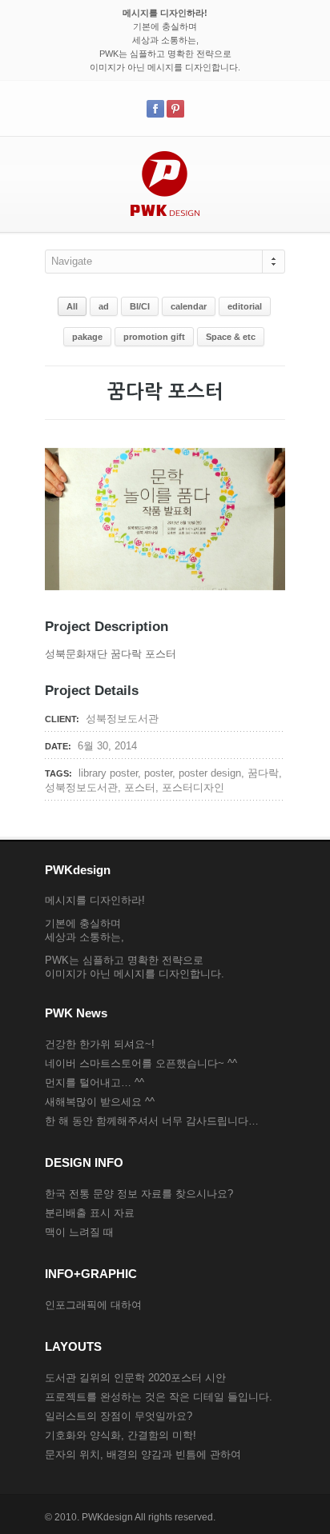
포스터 (139, 787)
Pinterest (175, 109)
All (72, 306)
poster (158, 773)
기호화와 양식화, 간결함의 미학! (120, 1435)
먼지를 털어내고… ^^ (94, 1083)
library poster (108, 773)
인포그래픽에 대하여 (93, 1305)
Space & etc (231, 337)
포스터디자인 (193, 787)
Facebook (155, 109)
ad (104, 306)
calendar (189, 306)
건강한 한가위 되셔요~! (100, 1044)
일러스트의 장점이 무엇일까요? (118, 1416)
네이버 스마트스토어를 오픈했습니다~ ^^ (141, 1063)
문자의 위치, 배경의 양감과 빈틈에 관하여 (143, 1454)
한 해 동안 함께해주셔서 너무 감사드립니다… (152, 1121)
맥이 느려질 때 (79, 1232)
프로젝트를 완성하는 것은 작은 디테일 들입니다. (158, 1397)
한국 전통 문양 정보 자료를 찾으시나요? (139, 1194)
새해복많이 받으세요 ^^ (100, 1102)
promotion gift (154, 337)
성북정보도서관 (81, 787)
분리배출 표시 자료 (90, 1213)
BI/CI (140, 306)
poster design (210, 773)
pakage (87, 337)
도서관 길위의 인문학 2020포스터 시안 (135, 1378)
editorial (244, 306)
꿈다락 (263, 773)
